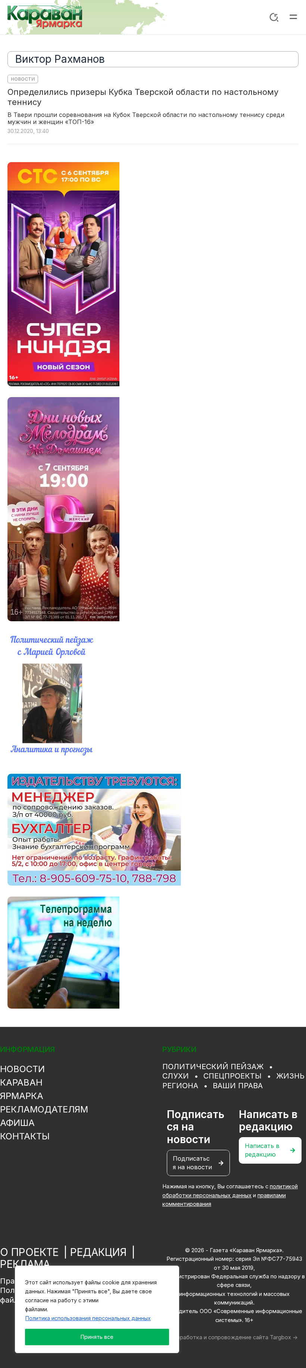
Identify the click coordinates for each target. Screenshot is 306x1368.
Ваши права (238, 1085)
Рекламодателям (44, 1109)
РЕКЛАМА (25, 1264)
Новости (23, 79)
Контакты (25, 1136)
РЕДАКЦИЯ (98, 1252)
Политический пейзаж (212, 1066)
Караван (21, 1082)
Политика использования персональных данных (88, 1318)
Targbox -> (284, 1337)
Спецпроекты (232, 1075)
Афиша (17, 1122)
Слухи (175, 1075)
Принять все (97, 1337)
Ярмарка (21, 1095)
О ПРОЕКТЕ (29, 1252)
